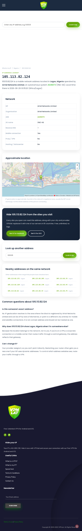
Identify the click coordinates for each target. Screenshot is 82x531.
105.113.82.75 (61, 291)
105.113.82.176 (38, 285)
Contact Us (9, 481)
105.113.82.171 (14, 278)
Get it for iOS (36, 233)
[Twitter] (9, 435)
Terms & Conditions (12, 473)
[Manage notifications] (77, 526)
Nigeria (16, 68)
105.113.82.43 (61, 285)
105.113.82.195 (38, 278)
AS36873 (52, 85)
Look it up (73, 25)
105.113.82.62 (13, 291)
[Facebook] (5, 435)
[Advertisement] (41, 48)
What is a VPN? (11, 461)
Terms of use (8, 522)
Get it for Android (16, 233)
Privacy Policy (10, 477)
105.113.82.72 (37, 291)
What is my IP (6, 68)
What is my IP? (11, 465)
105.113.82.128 (14, 285)
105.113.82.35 (61, 278)
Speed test (9, 469)
